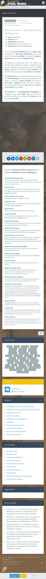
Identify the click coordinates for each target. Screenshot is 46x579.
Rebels (10, 363)
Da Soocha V (13, 33)
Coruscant (28, 527)
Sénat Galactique (10, 214)
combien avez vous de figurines (16, 419)
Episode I (25, 346)
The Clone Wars (34, 367)
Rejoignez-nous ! (7, 559)
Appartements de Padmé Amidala (16, 246)
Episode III (13, 349)
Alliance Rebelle (25, 81)
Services (22, 365)
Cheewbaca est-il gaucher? (15, 425)
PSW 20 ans (34, 360)
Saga (7, 365)
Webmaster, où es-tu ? (13, 413)
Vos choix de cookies (27, 557)
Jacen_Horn (12, 23)
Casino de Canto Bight (12, 253)
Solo (29, 365)
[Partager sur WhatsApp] (25, 158)
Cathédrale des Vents (12, 221)
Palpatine (11, 76)
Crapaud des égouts (13, 524)
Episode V (12, 351)
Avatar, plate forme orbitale (14, 196)
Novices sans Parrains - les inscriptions (19, 476)
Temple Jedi (9, 308)
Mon (29, 69)
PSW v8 (4, 557)
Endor (32, 58)
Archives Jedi (9, 187)
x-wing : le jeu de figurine (14, 428)
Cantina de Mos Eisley (12, 228)
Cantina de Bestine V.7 (13, 470)
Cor (18, 56)
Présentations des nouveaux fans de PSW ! (20, 406)
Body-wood (10, 542)
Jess (13, 511)
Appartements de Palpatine (14, 277)
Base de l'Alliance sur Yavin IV (14, 235)
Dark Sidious (10, 532)
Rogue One (19, 363)
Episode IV (22, 349)
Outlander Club (10, 201)
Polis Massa (10, 517)
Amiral (39, 67)
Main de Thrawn (10, 261)
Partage (14, 576)
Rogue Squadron (31, 363)
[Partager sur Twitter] (17, 158)
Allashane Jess (11, 509)
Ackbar (7, 69)
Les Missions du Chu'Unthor (15, 464)
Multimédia (32, 358)
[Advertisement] (23, 127)
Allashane (18, 511)
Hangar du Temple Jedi (12, 268)
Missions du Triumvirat (13, 460)
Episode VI (22, 351)
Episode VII (32, 351)
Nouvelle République (19, 52)
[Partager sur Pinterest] (21, 158)
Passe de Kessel (10, 317)
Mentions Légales (14, 557)
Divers (17, 346)
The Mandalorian (16, 370)
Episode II (34, 346)
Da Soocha (10, 87)
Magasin (12, 358)
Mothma (11, 92)
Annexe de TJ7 (11, 467)
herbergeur (10, 422)
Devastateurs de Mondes (32, 72)
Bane (29, 532)
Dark (26, 532)
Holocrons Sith (11, 473)
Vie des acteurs (22, 372)
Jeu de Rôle (18, 356)
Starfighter (9, 367)
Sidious (31, 534)
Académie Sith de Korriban (14, 178)
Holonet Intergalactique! (14, 457)
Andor (9, 346)
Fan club (34, 353)
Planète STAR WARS (18, 3)
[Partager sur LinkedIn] (33, 158)
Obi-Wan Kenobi (12, 360)
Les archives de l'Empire (14, 479)
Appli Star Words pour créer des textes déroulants (23, 410)
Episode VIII (13, 353)
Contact (38, 557)
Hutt (39, 52)
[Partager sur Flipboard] (29, 158)
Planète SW (24, 360)
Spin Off (37, 365)
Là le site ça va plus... (13, 416)
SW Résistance (22, 367)
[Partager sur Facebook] (8, 158)
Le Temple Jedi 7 (12, 451)
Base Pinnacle (9, 209)
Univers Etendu (30, 370)
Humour (9, 356)
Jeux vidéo (28, 356)
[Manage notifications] (42, 563)
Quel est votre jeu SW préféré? (16, 431)
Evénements (24, 353)
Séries (14, 365)
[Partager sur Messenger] (13, 158)
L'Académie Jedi (11, 454)
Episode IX (32, 349)
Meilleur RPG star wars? (14, 434)
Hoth (18, 514)
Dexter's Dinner (10, 301)
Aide (23, 576)
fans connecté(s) (18, 389)
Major (21, 54)
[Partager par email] (37, 158)
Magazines (21, 358)
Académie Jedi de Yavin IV (13, 284)
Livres (37, 356)
